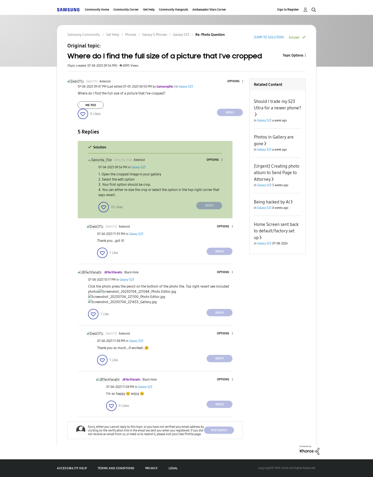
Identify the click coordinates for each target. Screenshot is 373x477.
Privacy (151, 468)
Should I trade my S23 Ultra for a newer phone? (277, 104)
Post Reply (219, 430)
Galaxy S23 (181, 35)
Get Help (149, 9)
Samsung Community (83, 35)
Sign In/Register (288, 9)
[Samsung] (68, 10)
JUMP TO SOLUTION (269, 37)
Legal (173, 468)
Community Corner (126, 9)
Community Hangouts (173, 9)
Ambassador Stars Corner (209, 9)
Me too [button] (90, 105)
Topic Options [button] (293, 55)
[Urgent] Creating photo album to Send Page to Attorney (276, 173)
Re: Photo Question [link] (210, 35)
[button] (235, 81)
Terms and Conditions (116, 468)
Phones (130, 35)
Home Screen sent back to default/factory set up (276, 231)
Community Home (97, 9)
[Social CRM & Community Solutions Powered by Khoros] (309, 450)
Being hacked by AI (272, 202)
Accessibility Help (72, 468)
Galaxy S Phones (154, 35)
